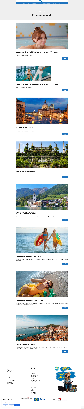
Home (40, 11)
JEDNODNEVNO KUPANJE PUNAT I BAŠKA (29, 300)
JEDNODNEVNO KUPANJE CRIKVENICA (28, 256)
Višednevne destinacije (49, 51)
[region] (11, 402)
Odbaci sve (11, 405)
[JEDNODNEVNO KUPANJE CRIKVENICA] (42, 240)
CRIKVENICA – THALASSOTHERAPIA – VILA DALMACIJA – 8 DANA (37, 84)
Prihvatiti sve (17, 405)
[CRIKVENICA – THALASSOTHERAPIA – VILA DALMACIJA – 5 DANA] (42, 36)
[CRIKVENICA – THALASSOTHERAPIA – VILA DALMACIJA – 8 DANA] (42, 73)
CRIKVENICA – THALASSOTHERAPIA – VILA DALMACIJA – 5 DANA (37, 53)
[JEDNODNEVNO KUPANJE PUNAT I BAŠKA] (42, 284)
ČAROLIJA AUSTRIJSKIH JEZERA (26, 214)
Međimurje (54, 3)
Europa (18, 125)
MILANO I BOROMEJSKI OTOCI (25, 171)
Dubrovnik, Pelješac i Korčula (25, 344)
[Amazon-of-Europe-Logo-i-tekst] (63, 369)
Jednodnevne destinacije (23, 125)
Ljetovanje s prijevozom (24, 51)
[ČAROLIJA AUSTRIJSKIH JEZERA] (42, 197)
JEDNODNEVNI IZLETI (26, 3)
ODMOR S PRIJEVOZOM (46, 3)
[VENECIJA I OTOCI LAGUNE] (42, 111)
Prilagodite (5, 405)
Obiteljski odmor (31, 51)
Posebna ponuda (37, 51)
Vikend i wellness (42, 51)
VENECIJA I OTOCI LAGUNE (24, 127)
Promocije (26, 169)
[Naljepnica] (42, 399)
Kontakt (60, 3)
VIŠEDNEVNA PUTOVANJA (36, 3)
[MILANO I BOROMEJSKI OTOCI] (42, 154)
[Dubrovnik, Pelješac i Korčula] (42, 328)
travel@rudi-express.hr (12, 391)
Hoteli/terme (18, 51)
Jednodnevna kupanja (20, 255)
